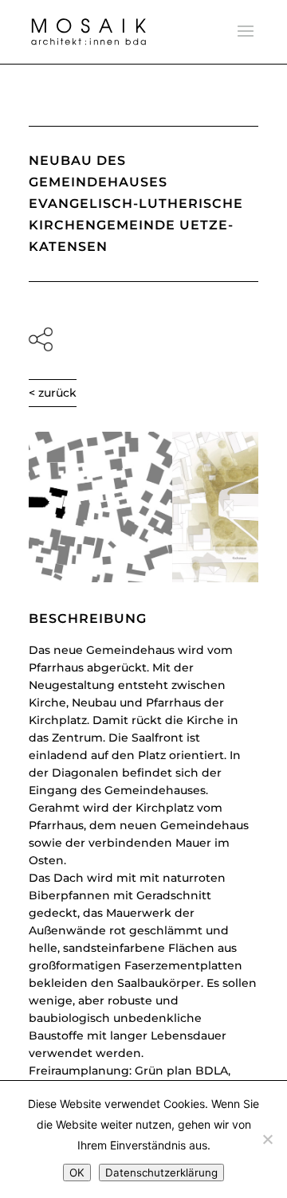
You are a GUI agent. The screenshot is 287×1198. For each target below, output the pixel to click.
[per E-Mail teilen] (143, 339)
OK (77, 1172)
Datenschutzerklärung (161, 1172)
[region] (143, 507)
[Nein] (267, 1139)
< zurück (53, 393)
